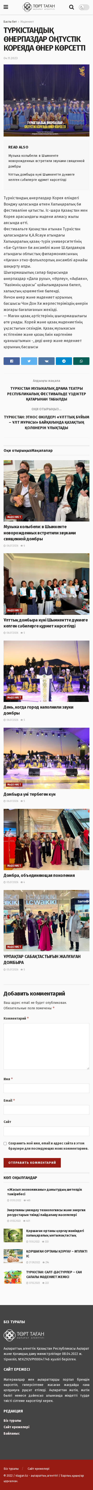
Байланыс (12, 1434)
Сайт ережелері (16, 1427)
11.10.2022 (34, 1241)
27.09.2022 (34, 1262)
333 (46, 1241)
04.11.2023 (11, 58)
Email (9, 1100)
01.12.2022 (15, 1221)
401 (28, 1221)
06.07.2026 (12, 545)
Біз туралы (12, 1421)
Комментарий (16, 1018)
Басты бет (10, 21)
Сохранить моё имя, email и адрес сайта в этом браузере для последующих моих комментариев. (48, 1146)
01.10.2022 (15, 1200)
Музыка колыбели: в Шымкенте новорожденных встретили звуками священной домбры (46, 161)
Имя (8, 1079)
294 (47, 1262)
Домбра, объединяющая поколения (39, 875)
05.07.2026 (12, 882)
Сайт (7, 1122)
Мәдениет (27, 21)
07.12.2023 (34, 1283)
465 (28, 1200)
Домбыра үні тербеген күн (29, 794)
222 (47, 1283)
